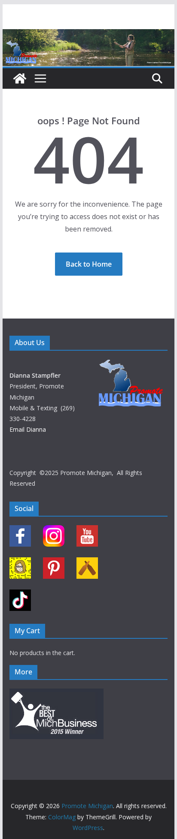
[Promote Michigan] (88, 35)
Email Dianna (27, 429)
